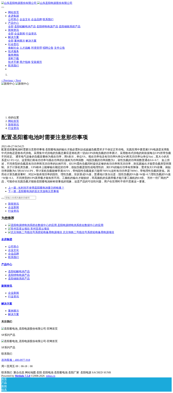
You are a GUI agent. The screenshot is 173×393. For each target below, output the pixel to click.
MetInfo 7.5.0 (22, 375)
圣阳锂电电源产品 (19, 275)
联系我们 (13, 257)
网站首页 (13, 12)
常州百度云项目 (39, 228)
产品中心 (6, 264)
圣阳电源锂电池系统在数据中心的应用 (80, 225)
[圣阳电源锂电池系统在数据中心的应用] (32, 225)
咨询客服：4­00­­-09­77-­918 (15, 359)
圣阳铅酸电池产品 (19, 271)
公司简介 (13, 246)
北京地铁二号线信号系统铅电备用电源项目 (88, 232)
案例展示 (13, 310)
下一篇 (33, 191)
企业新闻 (13, 207)
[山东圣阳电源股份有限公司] (86, 3)
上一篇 (36, 187)
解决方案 (6, 303)
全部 (11, 26)
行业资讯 (13, 128)
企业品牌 (13, 253)
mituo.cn (50, 375)
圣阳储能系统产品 (19, 278)
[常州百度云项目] (19, 228)
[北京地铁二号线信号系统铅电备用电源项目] (35, 232)
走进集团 (6, 239)
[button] (7, 80)
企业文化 (13, 250)
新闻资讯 (13, 124)
